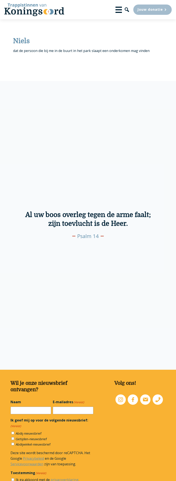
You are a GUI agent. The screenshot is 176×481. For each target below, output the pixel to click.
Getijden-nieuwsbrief (31, 439)
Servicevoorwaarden (27, 464)
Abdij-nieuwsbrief (28, 433)
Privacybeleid (33, 458)
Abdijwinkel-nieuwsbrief (33, 444)
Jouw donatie (150, 9)
